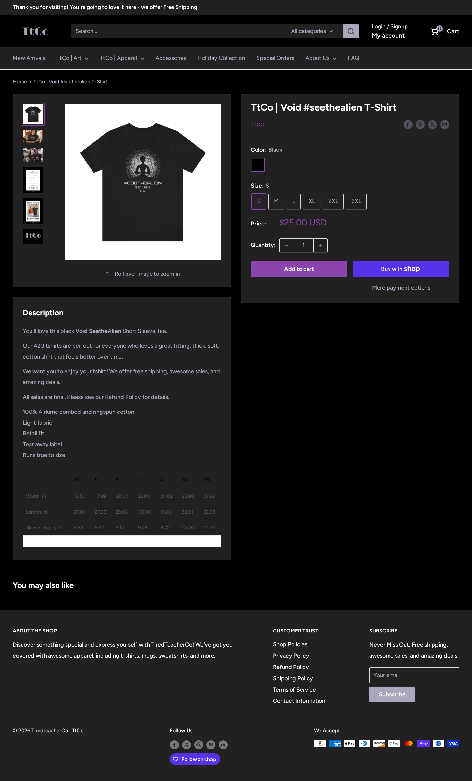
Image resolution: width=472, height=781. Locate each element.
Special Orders (275, 58)
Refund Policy (291, 667)
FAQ (353, 58)
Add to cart (299, 269)
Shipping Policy (293, 678)
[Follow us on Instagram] (198, 744)
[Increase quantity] (320, 245)
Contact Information (299, 700)
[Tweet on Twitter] (432, 124)
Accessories (170, 58)
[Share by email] (444, 124)
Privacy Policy (291, 655)
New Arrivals (29, 58)
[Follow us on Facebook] (174, 744)
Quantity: (263, 245)
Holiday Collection (221, 58)
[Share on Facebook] (408, 124)
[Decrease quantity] (286, 245)
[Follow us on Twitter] (186, 744)
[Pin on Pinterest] (420, 124)
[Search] (351, 31)
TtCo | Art (69, 58)
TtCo (257, 125)
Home (20, 82)
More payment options (401, 287)
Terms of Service (294, 689)
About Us (317, 58)
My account (388, 35)
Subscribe (392, 694)
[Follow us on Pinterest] (210, 744)
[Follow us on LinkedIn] (223, 744)
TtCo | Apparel (118, 58)
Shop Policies (290, 644)
